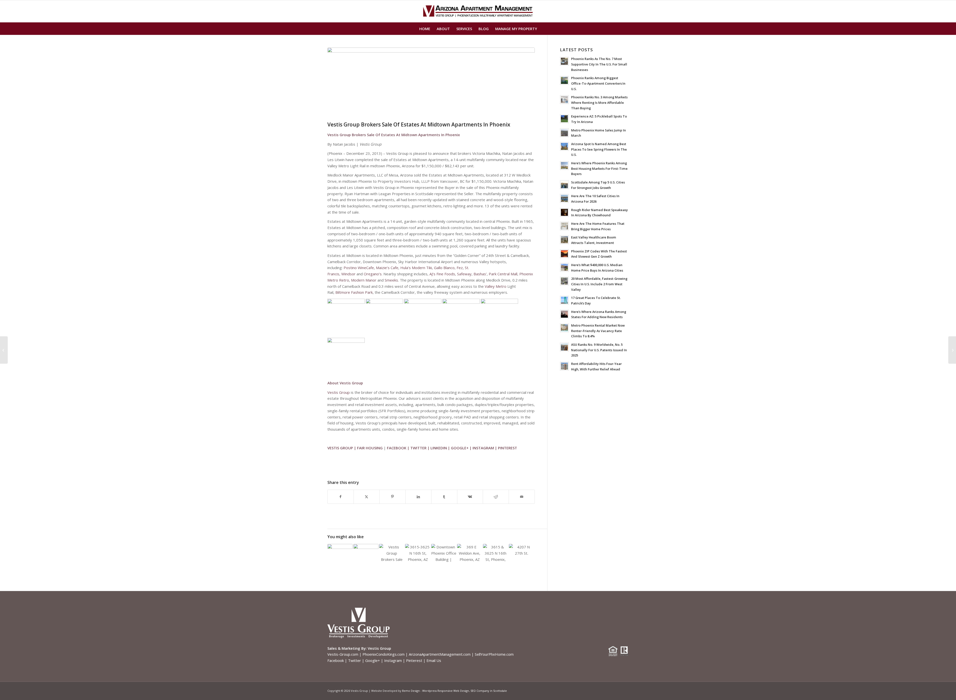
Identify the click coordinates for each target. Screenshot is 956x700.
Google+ (372, 660)
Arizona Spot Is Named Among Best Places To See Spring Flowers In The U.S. (599, 149)
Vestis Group (338, 392)
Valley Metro (495, 286)
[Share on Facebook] (341, 497)
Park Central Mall (503, 273)
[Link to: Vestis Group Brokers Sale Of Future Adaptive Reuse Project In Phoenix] (417, 553)
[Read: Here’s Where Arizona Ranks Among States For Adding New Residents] (564, 314)
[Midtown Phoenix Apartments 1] (431, 83)
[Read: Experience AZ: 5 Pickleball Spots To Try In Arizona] (564, 118)
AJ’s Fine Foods (442, 273)
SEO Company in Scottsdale (489, 691)
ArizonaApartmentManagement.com (440, 654)
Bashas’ (480, 273)
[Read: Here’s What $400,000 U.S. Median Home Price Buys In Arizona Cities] (564, 267)
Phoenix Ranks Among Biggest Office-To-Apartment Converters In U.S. (598, 83)
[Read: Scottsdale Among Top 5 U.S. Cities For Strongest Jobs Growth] (564, 184)
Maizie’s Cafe (387, 267)
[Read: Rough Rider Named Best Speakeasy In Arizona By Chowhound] (564, 212)
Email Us (433, 660)
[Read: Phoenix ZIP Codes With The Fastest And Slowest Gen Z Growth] (564, 253)
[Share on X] (366, 497)
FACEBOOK (396, 447)
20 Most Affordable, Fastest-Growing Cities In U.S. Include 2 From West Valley (599, 284)
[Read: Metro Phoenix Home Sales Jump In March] (564, 132)
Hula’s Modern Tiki (416, 267)
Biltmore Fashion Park (354, 292)
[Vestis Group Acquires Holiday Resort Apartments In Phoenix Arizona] (952, 350)
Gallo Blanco (444, 267)
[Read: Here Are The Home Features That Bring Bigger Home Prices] (564, 226)
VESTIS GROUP (340, 447)
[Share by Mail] (522, 497)
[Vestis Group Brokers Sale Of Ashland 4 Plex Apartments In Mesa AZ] (4, 350)
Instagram (393, 660)
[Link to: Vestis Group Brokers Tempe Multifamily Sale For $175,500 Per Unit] (340, 552)
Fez (460, 267)
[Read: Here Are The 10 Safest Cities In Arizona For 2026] (564, 198)
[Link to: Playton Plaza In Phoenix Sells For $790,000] (495, 553)
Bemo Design (411, 691)
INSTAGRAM (483, 447)
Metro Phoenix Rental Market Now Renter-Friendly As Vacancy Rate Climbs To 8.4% (598, 330)
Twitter (354, 660)
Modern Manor (363, 280)
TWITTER (418, 447)
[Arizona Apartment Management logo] (478, 11)
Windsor (348, 273)
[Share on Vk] (470, 497)
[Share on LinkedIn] (418, 497)
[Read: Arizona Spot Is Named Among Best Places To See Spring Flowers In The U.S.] (564, 146)
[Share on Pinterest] (392, 497)
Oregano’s (373, 273)
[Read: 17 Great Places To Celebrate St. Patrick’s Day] (564, 300)
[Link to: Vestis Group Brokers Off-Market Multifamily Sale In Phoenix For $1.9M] (521, 549)
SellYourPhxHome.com (494, 654)
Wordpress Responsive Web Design (445, 691)
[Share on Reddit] (496, 497)
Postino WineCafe (359, 267)
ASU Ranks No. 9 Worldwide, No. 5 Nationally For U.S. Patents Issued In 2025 (599, 349)
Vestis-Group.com (342, 654)
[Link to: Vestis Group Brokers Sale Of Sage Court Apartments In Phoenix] (391, 553)
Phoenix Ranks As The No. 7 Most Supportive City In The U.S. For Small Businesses (599, 64)
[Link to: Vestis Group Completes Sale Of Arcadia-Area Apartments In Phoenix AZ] (365, 553)
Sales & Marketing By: (347, 648)
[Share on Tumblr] (444, 497)
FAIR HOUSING (370, 447)
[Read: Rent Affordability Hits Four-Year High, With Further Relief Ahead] (564, 366)
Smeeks (391, 280)
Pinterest (414, 660)
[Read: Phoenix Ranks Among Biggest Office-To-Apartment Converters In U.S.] (564, 80)
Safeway (464, 273)
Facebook (335, 660)
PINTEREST (507, 447)
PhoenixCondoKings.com (383, 654)
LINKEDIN (438, 447)
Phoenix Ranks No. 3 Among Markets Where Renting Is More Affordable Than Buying (599, 102)
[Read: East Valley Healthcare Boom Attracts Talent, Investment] (564, 239)
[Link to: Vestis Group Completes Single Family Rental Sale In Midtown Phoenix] (469, 553)
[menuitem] (424, 28)
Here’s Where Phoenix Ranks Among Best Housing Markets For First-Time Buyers (599, 168)
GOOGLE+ (460, 447)
